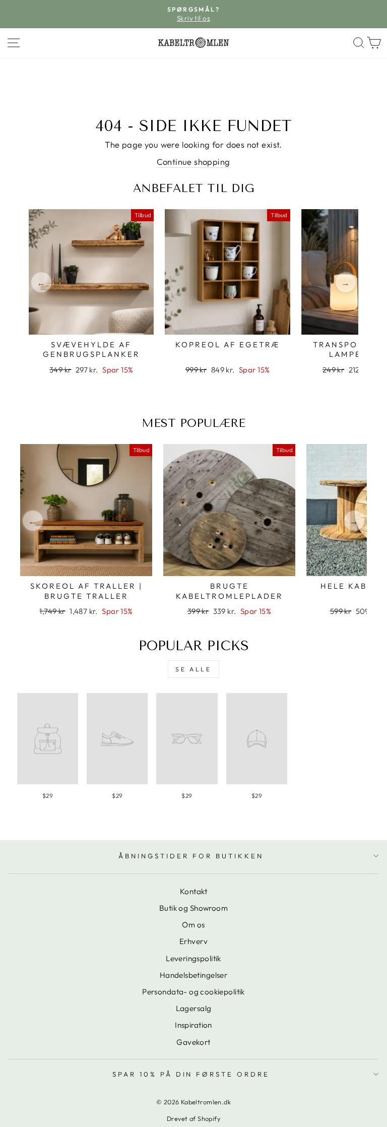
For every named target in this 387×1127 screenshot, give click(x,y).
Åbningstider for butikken (190, 856)
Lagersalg (194, 1008)
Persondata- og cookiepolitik (193, 991)
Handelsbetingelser (193, 975)
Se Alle (193, 669)
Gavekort (193, 1042)
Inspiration (193, 1025)
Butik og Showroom (193, 908)
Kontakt (193, 891)
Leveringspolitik (193, 958)
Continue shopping (193, 161)
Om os (193, 924)
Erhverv (193, 941)
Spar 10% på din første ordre (191, 1074)
